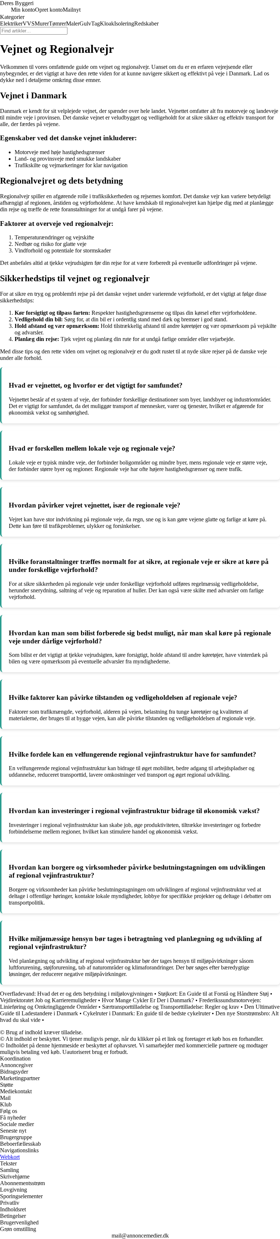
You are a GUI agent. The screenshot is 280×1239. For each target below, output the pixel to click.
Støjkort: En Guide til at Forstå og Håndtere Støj (213, 994)
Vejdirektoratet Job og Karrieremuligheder (48, 1000)
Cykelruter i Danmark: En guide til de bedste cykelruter (146, 1013)
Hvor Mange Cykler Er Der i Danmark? (148, 1000)
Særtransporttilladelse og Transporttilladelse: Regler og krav (170, 1007)
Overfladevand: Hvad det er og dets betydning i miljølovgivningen (76, 994)
